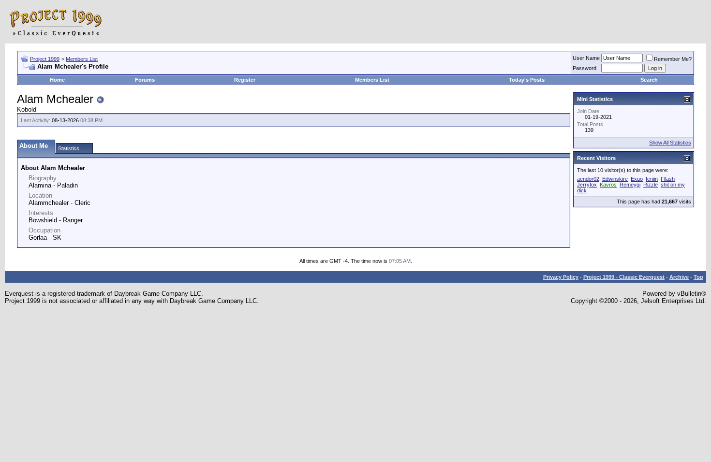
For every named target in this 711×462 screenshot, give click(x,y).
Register (244, 80)
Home (57, 80)
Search (649, 80)
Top (698, 277)
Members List (82, 59)
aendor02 (588, 179)
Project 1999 (44, 59)
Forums (145, 80)
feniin (652, 179)
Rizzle (650, 185)
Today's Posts (527, 80)
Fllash (668, 179)
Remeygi (630, 185)
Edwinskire (615, 179)
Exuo (637, 179)
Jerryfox (587, 185)
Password (584, 68)
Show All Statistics (670, 142)
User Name (586, 58)
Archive (679, 277)
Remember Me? (673, 59)
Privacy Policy (560, 277)
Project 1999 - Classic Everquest (624, 277)
